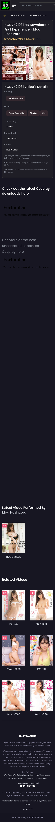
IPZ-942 (13, 624)
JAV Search (42, 778)
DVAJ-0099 (14, 669)
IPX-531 (41, 669)
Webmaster (7, 801)
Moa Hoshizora (16, 98)
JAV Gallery (18, 775)
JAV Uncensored (43, 775)
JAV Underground (16, 778)
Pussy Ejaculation (17, 113)
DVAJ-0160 (13, 714)
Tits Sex (33, 113)
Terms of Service (21, 801)
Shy (44, 113)
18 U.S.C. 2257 (27, 809)
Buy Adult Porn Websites (27, 783)
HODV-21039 (13, 557)
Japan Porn (29, 775)
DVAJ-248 (41, 714)
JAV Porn (8, 775)
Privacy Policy (35, 801)
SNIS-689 (41, 624)
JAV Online (30, 778)
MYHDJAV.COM (36, 817)
